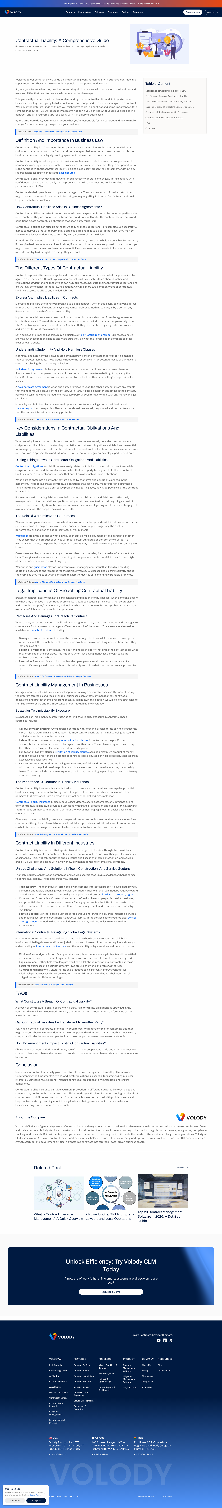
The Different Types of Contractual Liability (59, 267)
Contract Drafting (82, 1365)
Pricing (145, 1370)
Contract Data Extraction (56, 1405)
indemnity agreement (31, 369)
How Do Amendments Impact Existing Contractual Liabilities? (60, 1043)
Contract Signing (82, 1387)
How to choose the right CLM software (53, 984)
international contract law (51, 946)
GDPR (51, 1497)
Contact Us (147, 1387)
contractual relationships (95, 335)
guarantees (40, 567)
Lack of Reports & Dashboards (107, 1388)
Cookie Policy (35, 1495)
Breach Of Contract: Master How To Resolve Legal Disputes (62, 676)
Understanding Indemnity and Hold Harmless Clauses (55, 349)
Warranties (21, 535)
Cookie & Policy (61, 1497)
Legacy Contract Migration (57, 1421)
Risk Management (107, 1373)
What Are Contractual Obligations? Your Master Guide (60, 259)
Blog (161, 1365)
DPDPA (71, 1497)
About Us (147, 1365)
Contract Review (81, 1370)
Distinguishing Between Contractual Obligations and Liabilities (61, 460)
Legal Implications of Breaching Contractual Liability (68, 590)
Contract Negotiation (84, 1376)
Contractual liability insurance (32, 802)
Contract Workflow (82, 1381)
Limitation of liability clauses (72, 752)
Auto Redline (55, 1387)
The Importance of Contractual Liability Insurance (52, 782)
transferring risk (24, 408)
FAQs (21, 993)
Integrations (147, 1381)
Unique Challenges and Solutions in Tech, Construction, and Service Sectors (72, 868)
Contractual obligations (29, 466)
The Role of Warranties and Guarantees (45, 516)
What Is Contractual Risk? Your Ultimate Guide (56, 419)
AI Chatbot (54, 1376)
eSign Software (130, 1387)
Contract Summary (58, 1397)
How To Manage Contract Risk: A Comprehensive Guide (61, 834)
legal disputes (66, 172)
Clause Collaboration (84, 1400)
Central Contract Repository (82, 1394)
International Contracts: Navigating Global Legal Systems (57, 932)
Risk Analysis (55, 1365)
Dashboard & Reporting (80, 1407)
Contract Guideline (58, 1381)
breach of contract (41, 630)
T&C (78, 1497)
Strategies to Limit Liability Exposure (42, 710)
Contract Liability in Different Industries (54, 843)
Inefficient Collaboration (105, 1380)
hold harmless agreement (33, 387)
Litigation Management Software (129, 1379)
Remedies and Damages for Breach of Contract (51, 616)
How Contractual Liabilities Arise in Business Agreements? (58, 207)
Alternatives (147, 1376)
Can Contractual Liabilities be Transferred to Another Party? (59, 1022)
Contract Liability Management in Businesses (61, 684)
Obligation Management (55, 1413)
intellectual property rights (118, 894)
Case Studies (164, 1370)
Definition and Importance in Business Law (59, 140)
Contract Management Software (129, 1368)
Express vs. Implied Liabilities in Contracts (46, 297)
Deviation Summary (58, 1392)
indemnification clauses (74, 740)
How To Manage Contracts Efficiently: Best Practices (59, 582)
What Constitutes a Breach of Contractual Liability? (53, 1001)
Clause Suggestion (58, 1370)
